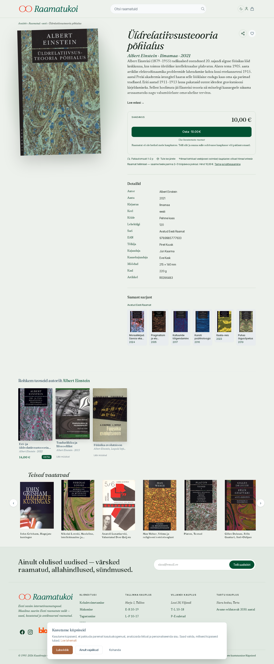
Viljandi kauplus (184, 595)
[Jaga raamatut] (243, 33)
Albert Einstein (142, 55)
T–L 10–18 (177, 609)
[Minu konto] (247, 9)
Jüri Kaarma (167, 251)
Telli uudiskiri (241, 564)
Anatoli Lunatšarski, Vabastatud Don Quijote (116, 535)
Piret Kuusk (166, 244)
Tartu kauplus (227, 595)
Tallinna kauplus (138, 595)
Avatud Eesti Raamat (172, 231)
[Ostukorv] (252, 8)
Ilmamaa (169, 55)
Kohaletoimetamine (92, 603)
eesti (44, 23)
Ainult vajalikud (88, 650)
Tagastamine (87, 616)
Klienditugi (88, 595)
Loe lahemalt (69, 640)
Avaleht (22, 23)
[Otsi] (203, 9)
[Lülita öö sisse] (241, 8)
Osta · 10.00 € (191, 132)
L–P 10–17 (132, 616)
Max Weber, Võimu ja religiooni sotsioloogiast (158, 535)
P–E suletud (178, 616)
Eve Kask (164, 258)
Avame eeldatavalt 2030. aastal (235, 609)
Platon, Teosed (193, 533)
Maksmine (86, 609)
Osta (46, 457)
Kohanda (115, 650)
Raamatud (34, 23)
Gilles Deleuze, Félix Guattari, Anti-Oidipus (238, 535)
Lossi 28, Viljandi (181, 603)
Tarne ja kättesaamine (228, 164)
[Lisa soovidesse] (252, 33)
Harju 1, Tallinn (134, 603)
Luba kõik (62, 650)
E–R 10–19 (132, 609)
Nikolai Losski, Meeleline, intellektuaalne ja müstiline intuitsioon (77, 535)
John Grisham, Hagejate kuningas (35, 535)
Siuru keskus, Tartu (227, 603)
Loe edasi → (135, 102)
